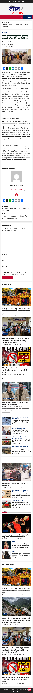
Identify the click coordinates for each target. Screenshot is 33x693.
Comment (5, 233)
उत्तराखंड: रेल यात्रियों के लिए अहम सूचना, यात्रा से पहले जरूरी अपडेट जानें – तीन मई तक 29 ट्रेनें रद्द (6, 450)
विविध (16, 428)
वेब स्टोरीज (6, 398)
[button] (2, 17)
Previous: (16, 208)
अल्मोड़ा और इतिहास (18, 417)
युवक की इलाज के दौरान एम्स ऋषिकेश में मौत (6, 440)
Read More (7, 414)
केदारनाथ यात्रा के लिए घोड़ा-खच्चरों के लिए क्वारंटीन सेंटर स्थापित (15, 484)
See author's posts (16, 189)
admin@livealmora (8, 42)
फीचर (8, 479)
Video (29, 17)
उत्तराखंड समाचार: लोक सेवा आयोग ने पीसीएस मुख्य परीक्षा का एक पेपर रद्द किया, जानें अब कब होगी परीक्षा (6, 494)
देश (27, 417)
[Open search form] (21, 17)
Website (4, 266)
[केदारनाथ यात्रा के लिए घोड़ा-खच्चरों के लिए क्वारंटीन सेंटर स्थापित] (16, 472)
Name (4, 254)
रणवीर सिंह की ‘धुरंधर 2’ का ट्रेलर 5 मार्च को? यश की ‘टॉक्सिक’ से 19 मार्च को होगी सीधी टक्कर (6, 555)
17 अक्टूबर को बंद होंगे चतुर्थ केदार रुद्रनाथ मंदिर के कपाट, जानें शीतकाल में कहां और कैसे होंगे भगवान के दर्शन (16, 310)
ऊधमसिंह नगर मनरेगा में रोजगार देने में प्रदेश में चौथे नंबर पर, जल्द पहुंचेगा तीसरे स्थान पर (6, 504)
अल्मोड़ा (13, 417)
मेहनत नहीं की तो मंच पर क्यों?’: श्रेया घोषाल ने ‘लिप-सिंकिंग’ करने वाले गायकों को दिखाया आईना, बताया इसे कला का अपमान (6, 545)
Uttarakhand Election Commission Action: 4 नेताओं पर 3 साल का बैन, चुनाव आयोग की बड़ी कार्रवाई (15, 370)
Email (4, 260)
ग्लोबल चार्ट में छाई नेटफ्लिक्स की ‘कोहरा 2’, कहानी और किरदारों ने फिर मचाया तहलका (15, 403)
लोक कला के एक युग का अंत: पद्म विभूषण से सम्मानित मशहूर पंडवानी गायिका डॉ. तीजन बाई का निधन (15, 536)
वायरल (13, 418)
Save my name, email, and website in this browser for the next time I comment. (15, 273)
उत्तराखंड (4, 32)
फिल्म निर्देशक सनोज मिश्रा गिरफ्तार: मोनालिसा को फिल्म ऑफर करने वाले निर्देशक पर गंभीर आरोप (6, 430)
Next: (14, 216)
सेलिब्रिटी (11, 398)
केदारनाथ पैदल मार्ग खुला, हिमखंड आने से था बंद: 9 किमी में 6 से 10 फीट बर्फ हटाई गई (6, 421)
